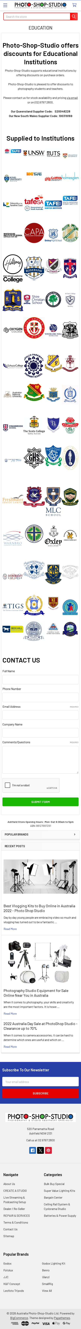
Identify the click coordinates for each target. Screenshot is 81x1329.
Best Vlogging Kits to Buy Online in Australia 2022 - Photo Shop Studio (39, 908)
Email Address (40, 706)
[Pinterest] (48, 1150)
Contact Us (10, 1229)
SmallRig (47, 1284)
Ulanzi (46, 1277)
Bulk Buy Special (54, 1184)
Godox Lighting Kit (53, 1263)
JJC (5, 1277)
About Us (9, 1184)
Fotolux (8, 1270)
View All (47, 1290)
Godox (7, 1263)
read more (10, 929)
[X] (40, 1150)
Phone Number (11, 688)
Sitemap (8, 1236)
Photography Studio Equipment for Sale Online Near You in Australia (36, 992)
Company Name (12, 724)
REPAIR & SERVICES (16, 1215)
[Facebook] (32, 1150)
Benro (46, 1270)
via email (72, 97)
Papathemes (62, 1318)
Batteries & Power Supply (60, 1215)
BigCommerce (19, 1318)
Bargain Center (53, 1197)
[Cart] (75, 5)
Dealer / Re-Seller (14, 1208)
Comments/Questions (40, 742)
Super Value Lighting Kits (59, 1190)
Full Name (8, 671)
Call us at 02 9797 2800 (40, 1140)
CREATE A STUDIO (15, 1190)
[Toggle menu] (5, 5)
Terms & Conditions (15, 1222)
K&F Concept (11, 1284)
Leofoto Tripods (13, 1290)
